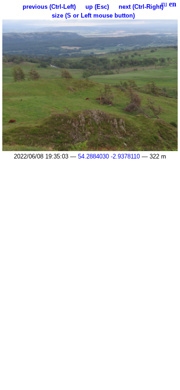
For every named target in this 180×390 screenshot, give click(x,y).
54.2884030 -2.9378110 (109, 156)
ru (164, 4)
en (172, 4)
